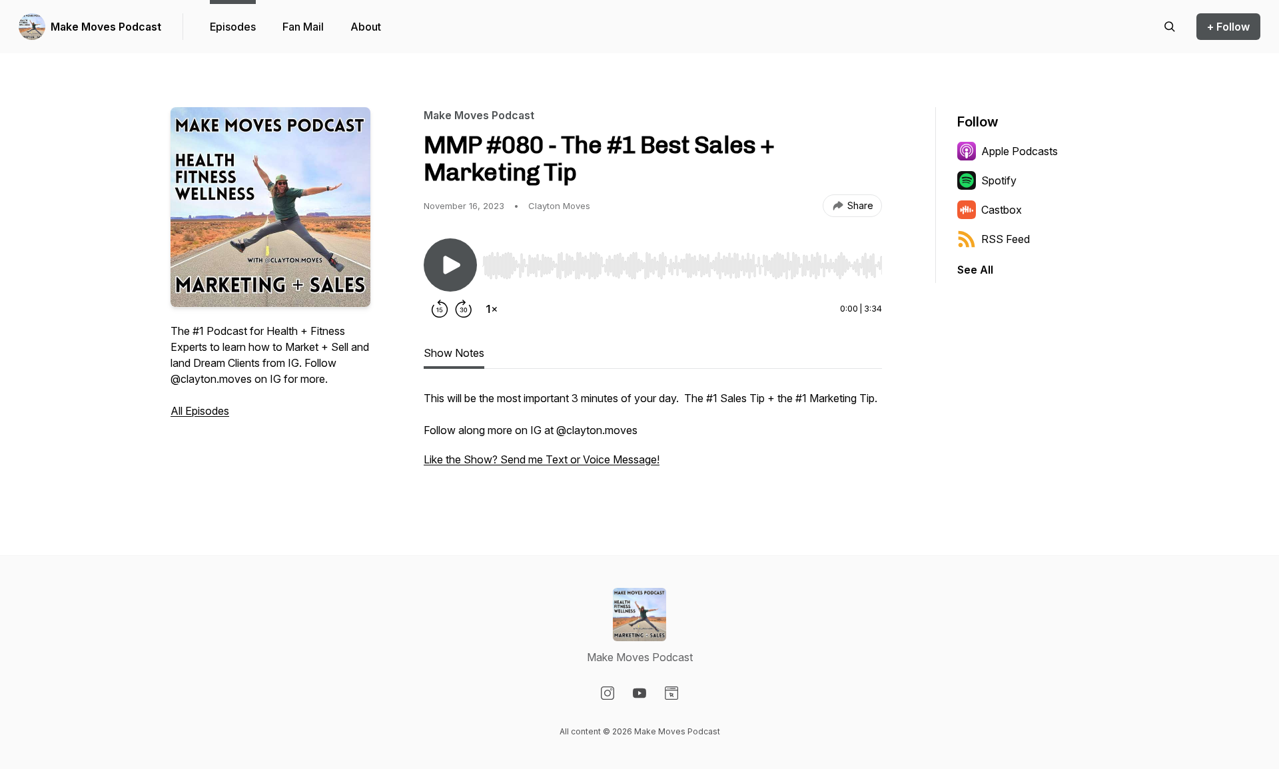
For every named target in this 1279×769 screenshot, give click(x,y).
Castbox (1001, 209)
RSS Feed (1005, 239)
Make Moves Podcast (106, 26)
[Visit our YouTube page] (639, 693)
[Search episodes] (1169, 27)
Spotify (999, 180)
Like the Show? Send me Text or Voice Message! (541, 459)
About (365, 26)
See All (975, 269)
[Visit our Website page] (671, 693)
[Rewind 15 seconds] (439, 309)
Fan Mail (303, 26)
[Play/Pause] (450, 265)
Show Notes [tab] (454, 353)
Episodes (233, 26)
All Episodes (200, 410)
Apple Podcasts (1019, 151)
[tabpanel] (653, 435)
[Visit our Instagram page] (607, 693)
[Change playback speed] (491, 309)
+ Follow (1228, 26)
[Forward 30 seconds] (463, 309)
